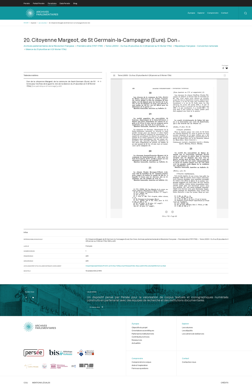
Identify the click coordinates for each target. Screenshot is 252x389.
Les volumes (42, 23)
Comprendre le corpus (141, 362)
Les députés (187, 330)
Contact (224, 13)
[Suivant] (172, 212)
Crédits (224, 383)
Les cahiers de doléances (193, 334)
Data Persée (65, 3)
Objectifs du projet (139, 327)
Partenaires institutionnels (143, 334)
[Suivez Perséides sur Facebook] (26, 297)
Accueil (26, 22)
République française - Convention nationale (196, 46)
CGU (26, 383)
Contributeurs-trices (140, 337)
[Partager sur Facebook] (223, 68)
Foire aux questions (140, 368)
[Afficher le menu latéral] (114, 75)
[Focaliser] (101, 81)
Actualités (136, 343)
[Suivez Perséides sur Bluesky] (33, 297)
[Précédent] (166, 212)
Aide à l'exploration (140, 365)
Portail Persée (38, 3)
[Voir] (179, 40)
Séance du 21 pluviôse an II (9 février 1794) (46, 49)
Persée (27, 3)
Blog (75, 3)
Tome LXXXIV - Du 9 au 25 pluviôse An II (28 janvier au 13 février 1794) (138, 46)
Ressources (137, 340)
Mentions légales (41, 383)
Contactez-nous (189, 362)
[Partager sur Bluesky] (227, 68)
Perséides (52, 3)
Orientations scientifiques (143, 330)
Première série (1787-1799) (90, 46)
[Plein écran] (225, 75)
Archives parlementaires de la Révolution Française (49, 46)
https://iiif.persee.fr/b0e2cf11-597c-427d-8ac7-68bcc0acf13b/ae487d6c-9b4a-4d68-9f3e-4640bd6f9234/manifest (126, 266)
